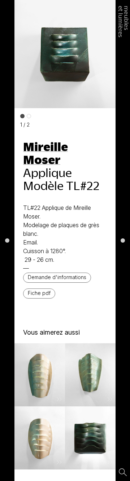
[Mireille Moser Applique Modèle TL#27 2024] (39, 437)
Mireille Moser (45, 153)
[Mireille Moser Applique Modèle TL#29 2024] (90, 374)
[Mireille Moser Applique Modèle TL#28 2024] (39, 374)
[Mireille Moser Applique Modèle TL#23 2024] (90, 437)
